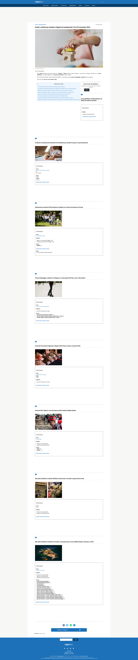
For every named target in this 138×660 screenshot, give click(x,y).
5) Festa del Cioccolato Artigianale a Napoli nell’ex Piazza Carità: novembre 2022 (54, 94)
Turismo (80, 5)
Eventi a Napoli (46, 5)
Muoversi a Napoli (54, 5)
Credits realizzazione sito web (83, 656)
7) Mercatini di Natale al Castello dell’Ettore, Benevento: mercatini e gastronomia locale (55, 97)
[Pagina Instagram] (67, 648)
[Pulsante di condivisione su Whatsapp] (71, 625)
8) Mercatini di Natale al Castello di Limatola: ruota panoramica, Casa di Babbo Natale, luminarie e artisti (59, 99)
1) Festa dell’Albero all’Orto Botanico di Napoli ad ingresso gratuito (51, 86)
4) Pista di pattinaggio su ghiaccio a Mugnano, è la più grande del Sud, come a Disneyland (56, 92)
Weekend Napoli (42, 24)
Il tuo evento (86, 5)
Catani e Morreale (61, 656)
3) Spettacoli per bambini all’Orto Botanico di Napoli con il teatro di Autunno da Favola (55, 90)
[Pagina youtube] (73, 648)
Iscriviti (86, 89)
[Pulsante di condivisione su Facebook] (64, 625)
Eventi (36, 24)
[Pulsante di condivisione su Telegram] (74, 625)
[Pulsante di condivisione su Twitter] (67, 625)
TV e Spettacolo (64, 5)
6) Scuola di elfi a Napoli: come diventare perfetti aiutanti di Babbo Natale (52, 95)
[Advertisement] (69, 14)
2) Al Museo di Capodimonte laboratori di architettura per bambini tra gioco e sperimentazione (57, 88)
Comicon (93, 5)
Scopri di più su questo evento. (89, 116)
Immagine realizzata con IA (40, 68)
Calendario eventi (72, 5)
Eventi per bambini (42, 633)
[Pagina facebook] (64, 648)
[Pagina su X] (70, 648)
